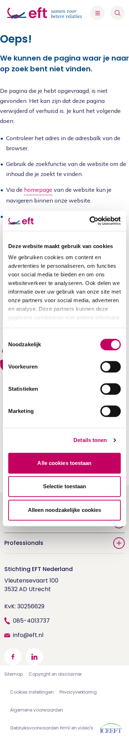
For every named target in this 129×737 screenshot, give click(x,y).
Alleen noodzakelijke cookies (64, 510)
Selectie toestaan (64, 486)
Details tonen (90, 440)
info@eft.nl (28, 635)
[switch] (110, 366)
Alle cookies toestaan (64, 463)
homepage (38, 189)
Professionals (23, 543)
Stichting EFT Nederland (38, 569)
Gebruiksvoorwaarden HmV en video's (51, 728)
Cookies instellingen (32, 692)
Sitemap (13, 674)
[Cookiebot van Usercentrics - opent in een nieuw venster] (91, 220)
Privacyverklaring (78, 692)
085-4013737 (31, 621)
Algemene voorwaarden (36, 710)
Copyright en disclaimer (55, 674)
